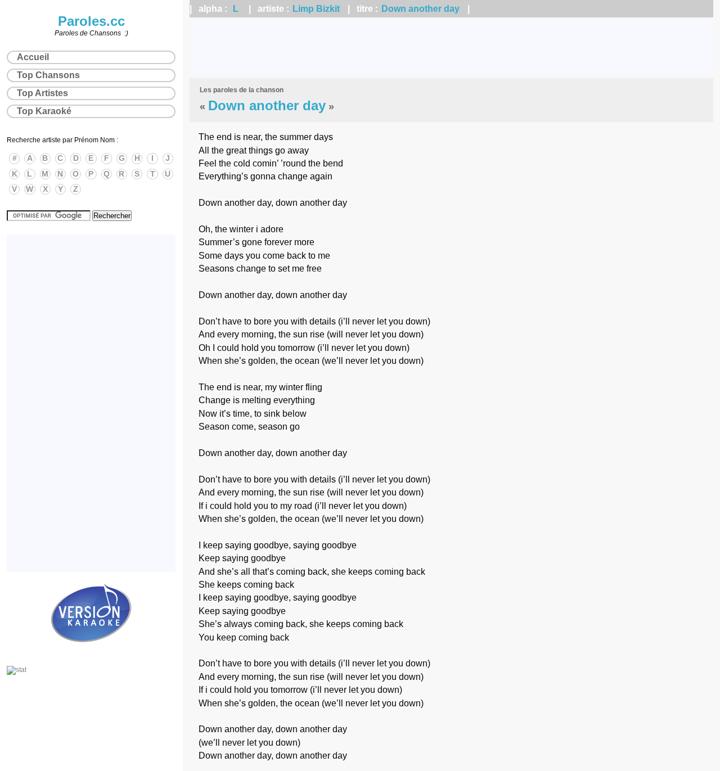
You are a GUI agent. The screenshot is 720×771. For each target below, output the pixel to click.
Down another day (420, 8)
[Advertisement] (451, 48)
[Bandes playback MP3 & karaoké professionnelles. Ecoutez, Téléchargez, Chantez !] (91, 654)
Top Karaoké (44, 111)
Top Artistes (42, 93)
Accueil (33, 57)
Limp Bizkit (316, 8)
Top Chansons (48, 75)
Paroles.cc (91, 21)
